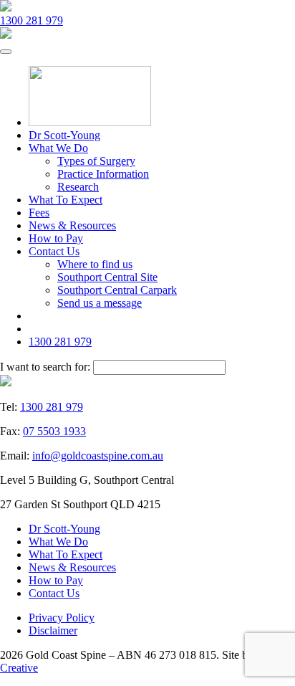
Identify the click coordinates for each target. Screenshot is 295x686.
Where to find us (94, 264)
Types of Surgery (96, 161)
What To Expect (65, 200)
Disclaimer (53, 630)
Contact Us (54, 251)
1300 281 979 (31, 20)
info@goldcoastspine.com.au (97, 455)
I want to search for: (45, 367)
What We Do (58, 148)
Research (78, 187)
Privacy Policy (62, 617)
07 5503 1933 (54, 431)
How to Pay (56, 238)
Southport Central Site (107, 277)
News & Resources (72, 225)
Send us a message (99, 303)
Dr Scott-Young (64, 135)
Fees (39, 212)
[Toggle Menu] (5, 51)
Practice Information (103, 174)
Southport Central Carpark (117, 290)
